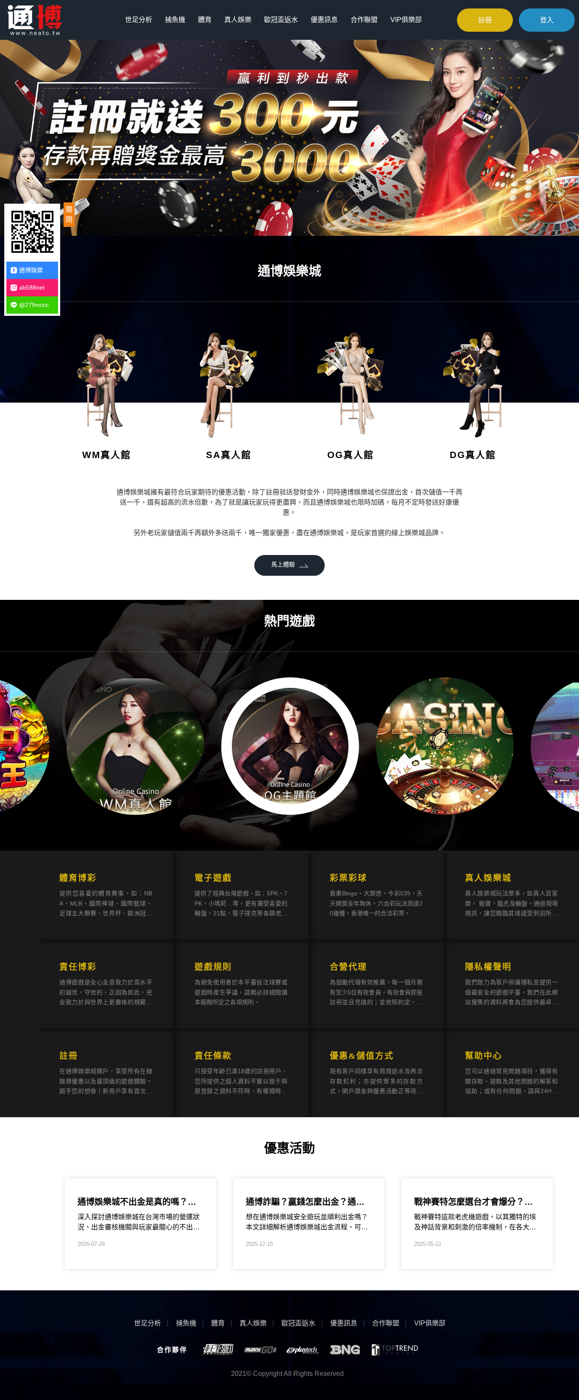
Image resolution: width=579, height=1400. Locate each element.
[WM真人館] (106, 383)
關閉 (69, 214)
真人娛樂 (237, 19)
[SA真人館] (228, 383)
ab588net (32, 287)
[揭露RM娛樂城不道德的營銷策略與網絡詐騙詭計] (445, 746)
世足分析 (138, 19)
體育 (205, 19)
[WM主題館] (135, 746)
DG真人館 (473, 455)
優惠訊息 (324, 19)
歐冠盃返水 (281, 19)
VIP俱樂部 (406, 19)
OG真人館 (350, 455)
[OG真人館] (350, 383)
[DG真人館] (472, 383)
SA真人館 (228, 455)
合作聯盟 (364, 19)
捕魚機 (175, 19)
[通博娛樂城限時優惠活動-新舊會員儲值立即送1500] (35, 19)
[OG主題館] (290, 746)
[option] (289, 137)
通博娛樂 (31, 270)
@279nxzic (34, 304)
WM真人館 (106, 455)
